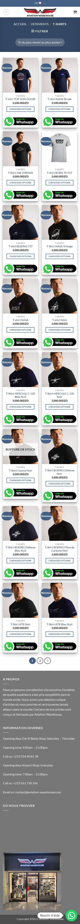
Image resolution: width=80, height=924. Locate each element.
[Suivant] (47, 660)
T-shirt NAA (59, 320)
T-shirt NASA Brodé (59, 99)
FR (36, 3)
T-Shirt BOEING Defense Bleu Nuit (20, 549)
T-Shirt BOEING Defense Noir (59, 472)
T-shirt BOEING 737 (21, 246)
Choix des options (20, 109)
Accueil (20, 24)
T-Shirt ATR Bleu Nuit (59, 624)
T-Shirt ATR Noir (20, 624)
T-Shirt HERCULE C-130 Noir (59, 395)
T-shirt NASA (21, 320)
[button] (6, 12)
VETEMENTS (40, 24)
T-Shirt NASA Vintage (60, 246)
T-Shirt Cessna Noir (20, 470)
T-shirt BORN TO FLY (59, 172)
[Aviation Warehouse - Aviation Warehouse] (40, 12)
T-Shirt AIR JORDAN (20, 172)
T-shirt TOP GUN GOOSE (20, 99)
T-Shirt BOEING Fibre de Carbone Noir (59, 549)
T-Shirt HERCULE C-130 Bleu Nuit (20, 395)
